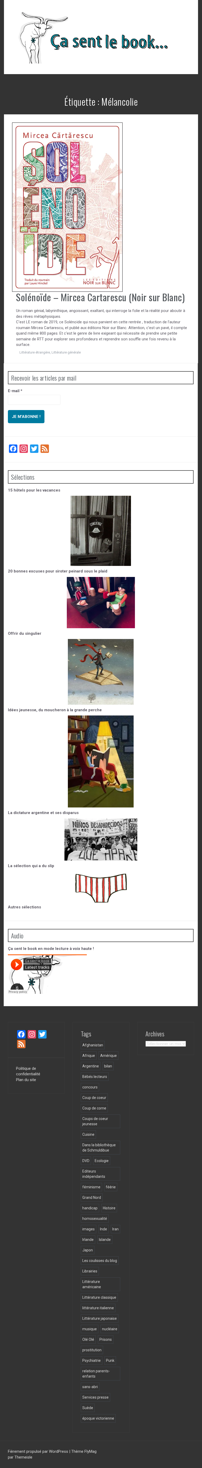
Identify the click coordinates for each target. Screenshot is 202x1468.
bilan (108, 1066)
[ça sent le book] (91, 36)
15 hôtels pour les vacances (34, 490)
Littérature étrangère (34, 352)
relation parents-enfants (96, 1373)
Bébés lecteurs (94, 1077)
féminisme (91, 1187)
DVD (85, 1161)
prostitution (92, 1350)
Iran (115, 1229)
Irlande (88, 1239)
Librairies (89, 1271)
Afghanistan (92, 1045)
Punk (110, 1360)
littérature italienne (98, 1308)
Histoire (109, 1208)
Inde (103, 1229)
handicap (90, 1208)
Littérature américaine (91, 1284)
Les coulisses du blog (99, 1261)
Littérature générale (66, 352)
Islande (105, 1239)
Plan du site (26, 1079)
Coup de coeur (94, 1098)
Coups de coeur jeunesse (95, 1121)
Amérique (108, 1055)
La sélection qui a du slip (31, 865)
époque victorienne (98, 1418)
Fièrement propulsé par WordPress (38, 1451)
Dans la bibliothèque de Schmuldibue (99, 1147)
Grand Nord (91, 1197)
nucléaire (109, 1329)
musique (89, 1329)
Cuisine (88, 1134)
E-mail (15, 390)
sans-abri (90, 1387)
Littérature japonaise (99, 1318)
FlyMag (90, 1451)
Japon (87, 1250)
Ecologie (102, 1161)
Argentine (90, 1066)
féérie (111, 1187)
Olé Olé (88, 1339)
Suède (87, 1408)
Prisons (105, 1339)
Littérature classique (99, 1297)
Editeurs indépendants (93, 1174)
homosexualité (94, 1218)
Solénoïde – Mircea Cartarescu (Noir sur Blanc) (100, 297)
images (88, 1229)
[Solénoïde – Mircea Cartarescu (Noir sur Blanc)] (67, 206)
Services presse (95, 1397)
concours (90, 1087)
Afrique (88, 1055)
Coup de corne (94, 1108)
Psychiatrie (91, 1360)
